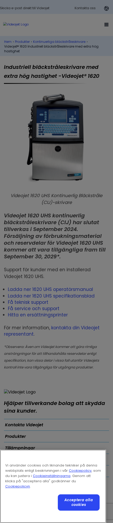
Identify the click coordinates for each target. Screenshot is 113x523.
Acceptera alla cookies (78, 502)
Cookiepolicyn (17, 486)
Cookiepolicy (80, 470)
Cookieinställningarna (51, 475)
